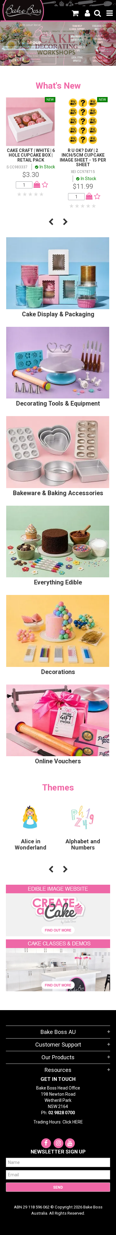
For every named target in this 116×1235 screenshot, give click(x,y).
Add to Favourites (43, 185)
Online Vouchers (58, 761)
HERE (77, 1121)
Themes (58, 787)
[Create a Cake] (58, 910)
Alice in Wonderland (30, 844)
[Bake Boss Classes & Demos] (58, 965)
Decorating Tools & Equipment (58, 403)
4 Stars (36, 194)
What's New (58, 86)
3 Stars (30, 194)
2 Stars (25, 194)
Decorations (58, 672)
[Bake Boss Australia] (23, 11)
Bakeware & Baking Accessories (58, 493)
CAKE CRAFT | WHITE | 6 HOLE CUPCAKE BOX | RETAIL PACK (31, 155)
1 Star (19, 194)
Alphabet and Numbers (83, 844)
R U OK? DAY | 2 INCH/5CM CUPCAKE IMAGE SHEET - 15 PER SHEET (83, 157)
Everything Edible (58, 582)
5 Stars (42, 194)
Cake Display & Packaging (58, 314)
